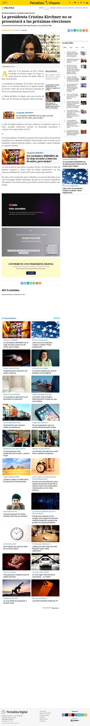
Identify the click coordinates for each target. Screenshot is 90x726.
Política (9, 8)
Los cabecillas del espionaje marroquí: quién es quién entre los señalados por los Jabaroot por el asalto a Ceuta (73, 124)
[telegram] (79, 714)
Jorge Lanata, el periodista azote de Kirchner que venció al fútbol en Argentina (53, 105)
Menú (4, 2)
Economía (53, 8)
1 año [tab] (82, 47)
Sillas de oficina (23, 253)
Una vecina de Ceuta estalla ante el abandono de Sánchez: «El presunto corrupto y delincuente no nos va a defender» (73, 114)
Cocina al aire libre (22, 250)
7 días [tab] (70, 47)
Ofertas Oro (50, 248)
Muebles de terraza (34, 250)
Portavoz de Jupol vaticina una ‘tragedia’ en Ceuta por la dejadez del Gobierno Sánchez (73, 79)
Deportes (71, 8)
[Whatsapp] (77, 30)
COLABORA (31, 273)
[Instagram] (80, 2)
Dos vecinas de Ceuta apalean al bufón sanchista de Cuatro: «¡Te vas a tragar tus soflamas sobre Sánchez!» (72, 87)
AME (87, 2)
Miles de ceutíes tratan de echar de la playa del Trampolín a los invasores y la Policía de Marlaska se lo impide (73, 104)
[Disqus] (31, 635)
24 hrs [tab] (64, 47)
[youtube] (69, 714)
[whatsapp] (83, 2)
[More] (86, 30)
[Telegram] (80, 30)
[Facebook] (69, 2)
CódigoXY (85, 8)
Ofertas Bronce (51, 252)
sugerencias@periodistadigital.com (10, 723)
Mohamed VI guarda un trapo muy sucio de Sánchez (73, 60)
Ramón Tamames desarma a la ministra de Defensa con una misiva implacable (72, 54)
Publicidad (42, 717)
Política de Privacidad (45, 713)
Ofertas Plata (51, 250)
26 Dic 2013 (17, 30)
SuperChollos (51, 245)
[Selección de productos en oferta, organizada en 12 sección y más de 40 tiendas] (31, 231)
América (41, 8)
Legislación (78, 8)
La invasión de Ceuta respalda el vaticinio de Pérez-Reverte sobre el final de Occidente (73, 133)
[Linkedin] (74, 30)
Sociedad (59, 8)
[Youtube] (75, 2)
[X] (72, 2)
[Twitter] (71, 30)
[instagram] (76, 714)
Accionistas (43, 721)
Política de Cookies (44, 715)
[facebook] (63, 714)
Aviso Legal (42, 711)
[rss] (85, 714)
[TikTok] (78, 2)
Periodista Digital (8, 30)
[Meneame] (83, 30)
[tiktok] (73, 714)
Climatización (11, 250)
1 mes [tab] (76, 47)
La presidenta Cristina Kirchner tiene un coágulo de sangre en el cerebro (53, 87)
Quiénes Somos (44, 719)
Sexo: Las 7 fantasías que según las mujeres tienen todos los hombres (73, 96)
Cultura (65, 8)
